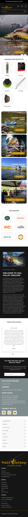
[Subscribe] (22, 374)
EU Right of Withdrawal (6, 507)
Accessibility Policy (5, 476)
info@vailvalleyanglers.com (7, 497)
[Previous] (22, 55)
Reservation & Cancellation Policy (8, 474)
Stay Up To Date (18, 153)
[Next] (25, 55)
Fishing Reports (4, 486)
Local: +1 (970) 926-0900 (6, 499)
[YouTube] (15, 412)
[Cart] (22, 6)
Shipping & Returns (5, 472)
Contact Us (3, 471)
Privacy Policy (4, 503)
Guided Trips (4, 484)
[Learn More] (14, 122)
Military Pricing (4, 491)
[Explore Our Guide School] (14, 192)
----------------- (4, 501)
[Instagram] (9, 412)
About (2, 490)
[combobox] (14, 11)
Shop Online (4, 482)
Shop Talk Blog (4, 488)
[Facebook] (4, 412)
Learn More (19, 52)
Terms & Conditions (5, 505)
